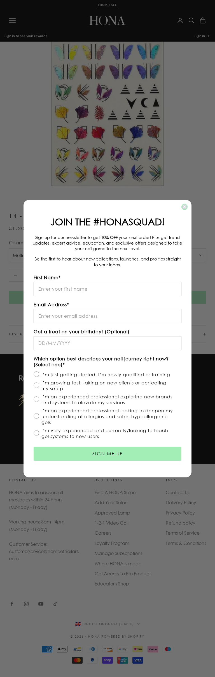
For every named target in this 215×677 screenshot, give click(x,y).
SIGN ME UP (107, 453)
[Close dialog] (184, 207)
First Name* (47, 277)
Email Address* (51, 304)
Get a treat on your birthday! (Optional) (82, 331)
